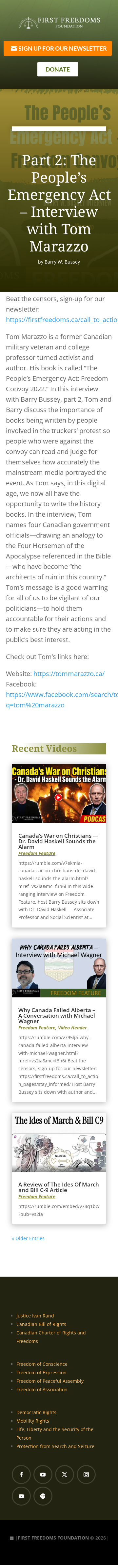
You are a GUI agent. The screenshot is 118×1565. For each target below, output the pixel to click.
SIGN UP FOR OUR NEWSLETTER (62, 48)
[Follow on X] (64, 1474)
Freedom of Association (42, 1389)
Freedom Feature (36, 853)
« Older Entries (28, 1238)
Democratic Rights (36, 1412)
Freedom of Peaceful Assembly (50, 1381)
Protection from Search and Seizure (55, 1446)
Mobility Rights (32, 1421)
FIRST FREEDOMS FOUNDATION (53, 1538)
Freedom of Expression (41, 1372)
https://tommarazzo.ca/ (69, 673)
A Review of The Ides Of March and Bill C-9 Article (58, 1187)
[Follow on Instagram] (86, 1474)
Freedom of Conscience (42, 1364)
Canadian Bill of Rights (41, 1324)
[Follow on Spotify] (42, 1496)
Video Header (72, 1028)
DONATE (58, 69)
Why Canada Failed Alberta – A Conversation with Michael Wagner (56, 1015)
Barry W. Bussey (62, 262)
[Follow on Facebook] (21, 1474)
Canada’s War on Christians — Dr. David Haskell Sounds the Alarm (58, 841)
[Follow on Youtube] (42, 1474)
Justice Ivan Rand (35, 1316)
